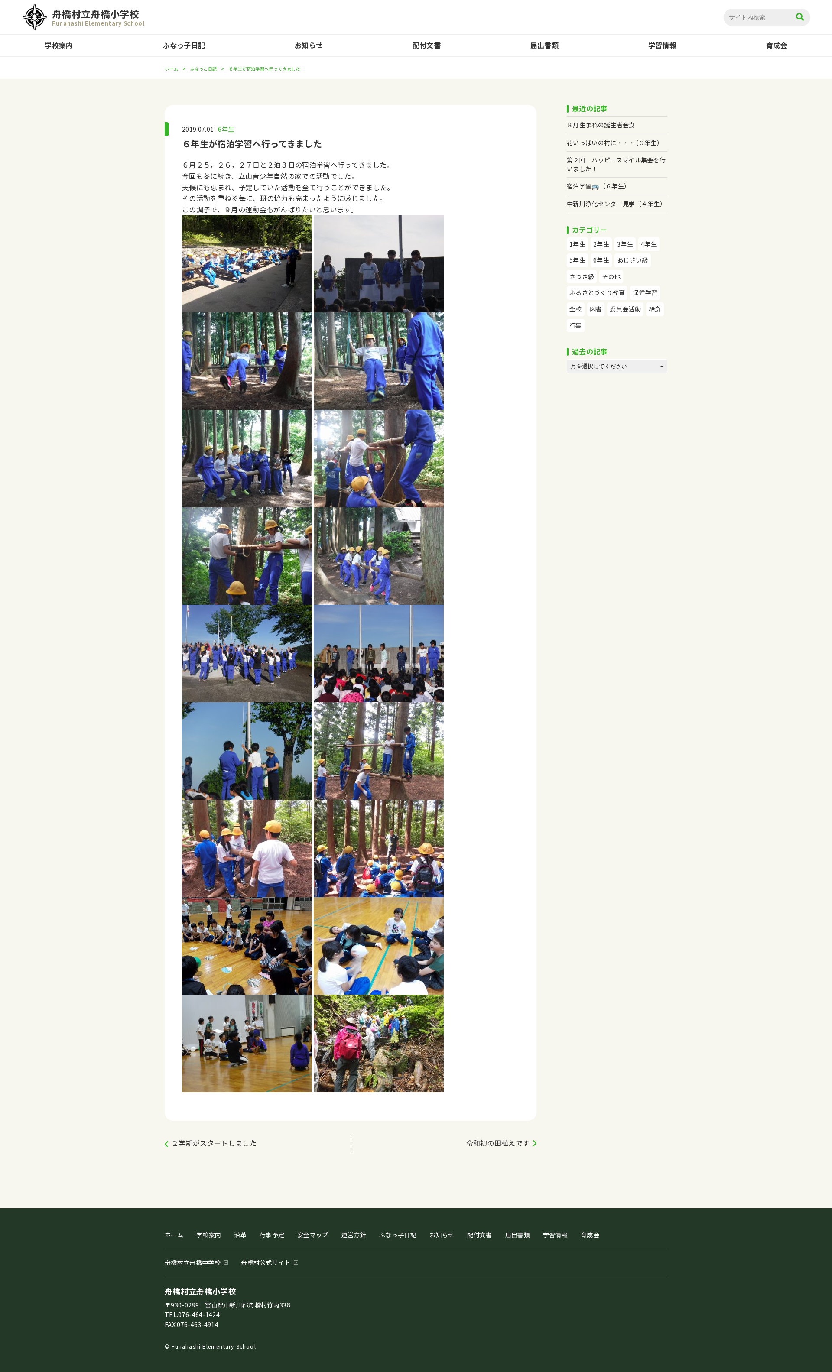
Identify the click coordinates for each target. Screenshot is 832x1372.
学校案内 (59, 45)
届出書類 (544, 45)
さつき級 (581, 276)
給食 (655, 309)
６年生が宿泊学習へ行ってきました (252, 143)
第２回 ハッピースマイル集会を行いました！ (616, 164)
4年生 (649, 244)
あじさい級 (632, 260)
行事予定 (272, 1234)
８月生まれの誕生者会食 (601, 124)
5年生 (577, 260)
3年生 (625, 244)
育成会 (776, 45)
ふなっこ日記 (203, 68)
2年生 (601, 244)
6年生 (226, 129)
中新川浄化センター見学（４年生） (616, 203)
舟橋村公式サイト (266, 1262)
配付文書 (427, 45)
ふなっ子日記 (183, 45)
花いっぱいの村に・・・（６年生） (615, 142)
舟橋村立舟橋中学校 (193, 1262)
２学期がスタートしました (214, 1143)
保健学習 (645, 292)
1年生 (577, 244)
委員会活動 (625, 309)
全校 (575, 309)
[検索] (800, 18)
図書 (596, 309)
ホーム (171, 68)
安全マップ (312, 1234)
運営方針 (353, 1234)
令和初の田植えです (498, 1143)
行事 (575, 325)
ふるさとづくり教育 (597, 292)
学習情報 (662, 45)
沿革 (240, 1234)
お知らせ (309, 45)
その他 (611, 276)
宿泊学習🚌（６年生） (598, 186)
